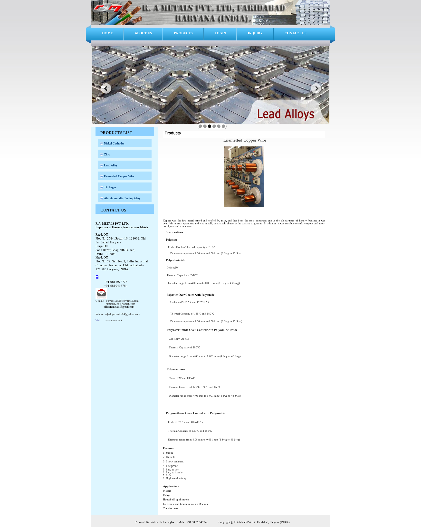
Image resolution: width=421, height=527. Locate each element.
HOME (107, 33)
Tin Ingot (110, 187)
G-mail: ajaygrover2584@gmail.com (117, 300)
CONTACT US (295, 33)
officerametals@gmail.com (119, 306)
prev (106, 88)
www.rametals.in (114, 320)
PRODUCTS (183, 33)
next (316, 88)
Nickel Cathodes (114, 143)
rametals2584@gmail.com (120, 303)
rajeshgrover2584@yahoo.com (122, 314)
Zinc (107, 154)
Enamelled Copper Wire (119, 176)
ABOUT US (143, 33)
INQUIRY (255, 33)
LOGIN (220, 33)
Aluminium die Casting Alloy (122, 198)
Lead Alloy (110, 165)
